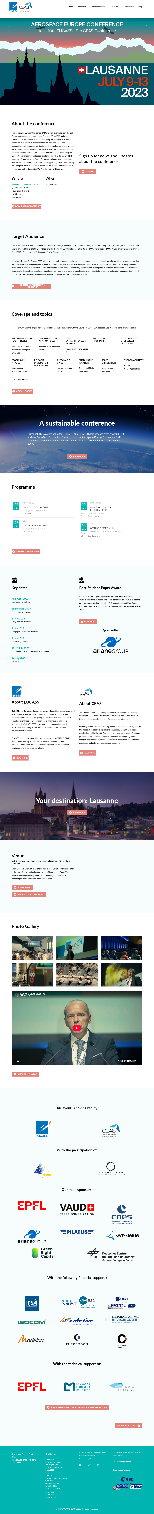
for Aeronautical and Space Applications (132, 367)
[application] (87, 7)
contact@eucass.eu (124, 1462)
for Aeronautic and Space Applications (20, 370)
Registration (25, 513)
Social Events (26, 532)
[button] (26, 206)
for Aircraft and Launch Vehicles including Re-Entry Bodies (21, 349)
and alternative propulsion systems (49, 348)
